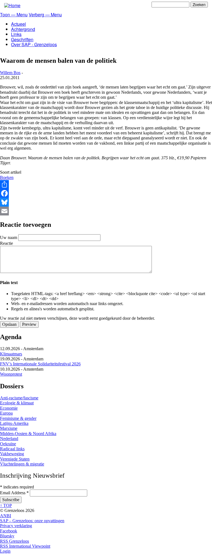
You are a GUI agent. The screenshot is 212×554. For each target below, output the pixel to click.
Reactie (6, 243)
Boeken (7, 177)
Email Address (14, 492)
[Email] (106, 211)
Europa (6, 413)
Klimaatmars (11, 354)
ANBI (5, 515)
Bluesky (7, 536)
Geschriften (22, 39)
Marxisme (8, 428)
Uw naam (8, 237)
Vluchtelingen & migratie (22, 464)
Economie (9, 408)
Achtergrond (23, 29)
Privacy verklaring (16, 525)
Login (5, 551)
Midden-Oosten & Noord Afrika (28, 433)
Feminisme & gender (18, 418)
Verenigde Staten (15, 459)
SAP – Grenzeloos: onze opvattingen (32, 520)
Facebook (8, 531)
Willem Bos (10, 72)
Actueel (18, 24)
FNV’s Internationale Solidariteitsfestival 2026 (40, 363)
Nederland (9, 438)
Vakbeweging (12, 453)
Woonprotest (11, 374)
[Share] (106, 184)
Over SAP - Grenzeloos (34, 44)
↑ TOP (6, 505)
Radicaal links (12, 448)
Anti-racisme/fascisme (19, 398)
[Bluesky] (106, 202)
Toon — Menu (14, 14)
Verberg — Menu (45, 14)
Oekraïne (8, 443)
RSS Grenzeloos (14, 541)
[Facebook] (106, 193)
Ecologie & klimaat (17, 402)
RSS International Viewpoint (25, 546)
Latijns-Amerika (14, 423)
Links (16, 34)
